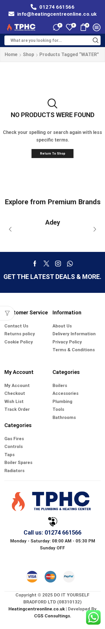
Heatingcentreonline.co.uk (36, 609)
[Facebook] (35, 263)
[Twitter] (46, 263)
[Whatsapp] (70, 263)
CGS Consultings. (52, 616)
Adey (52, 222)
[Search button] (95, 40)
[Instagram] (58, 263)
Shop (28, 54)
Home (11, 54)
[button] (10, 229)
